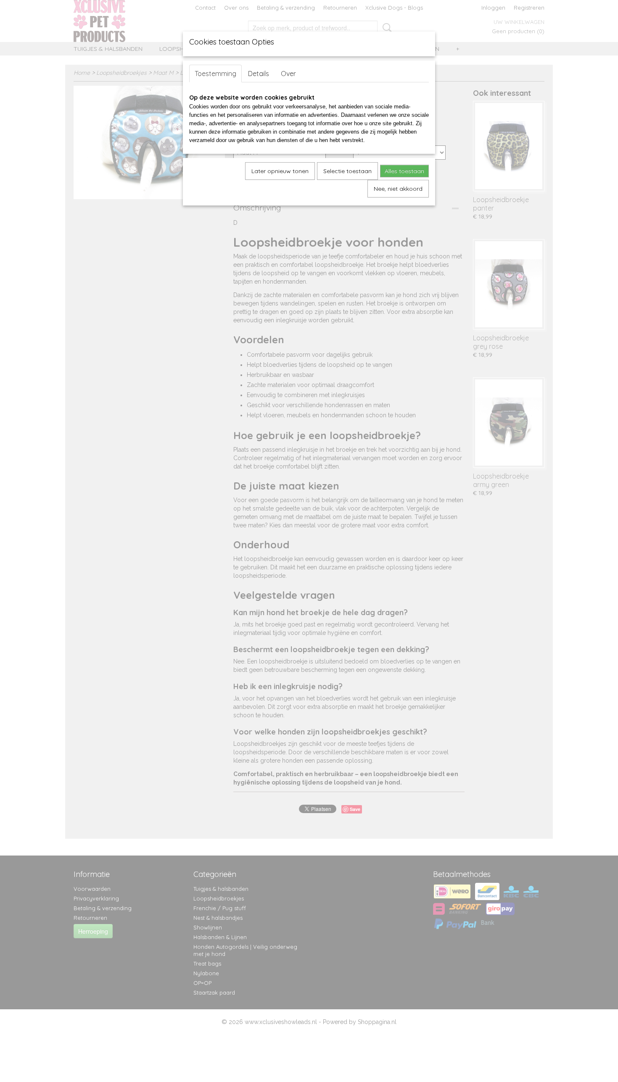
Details (258, 73)
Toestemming (215, 73)
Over (288, 73)
